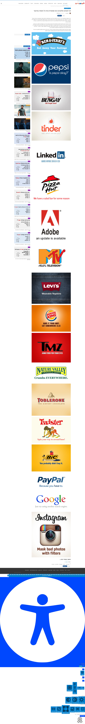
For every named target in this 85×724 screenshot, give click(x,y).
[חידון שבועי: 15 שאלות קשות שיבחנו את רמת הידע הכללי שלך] (22, 252)
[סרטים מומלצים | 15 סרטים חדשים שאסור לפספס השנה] (22, 67)
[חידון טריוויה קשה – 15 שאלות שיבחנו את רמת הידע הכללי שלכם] (22, 195)
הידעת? (31, 3)
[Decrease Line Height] (83, 681)
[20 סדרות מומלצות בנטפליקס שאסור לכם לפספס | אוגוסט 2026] (22, 123)
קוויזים (29, 48)
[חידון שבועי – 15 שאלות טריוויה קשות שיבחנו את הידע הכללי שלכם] (22, 53)
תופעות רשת (65, 3)
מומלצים (65, 8)
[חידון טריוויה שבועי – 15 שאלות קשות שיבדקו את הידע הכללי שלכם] (22, 180)
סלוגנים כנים (56, 564)
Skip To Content (82, 714)
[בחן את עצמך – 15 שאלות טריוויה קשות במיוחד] (22, 96)
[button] (8, 575)
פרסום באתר (27, 570)
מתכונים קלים (36, 3)
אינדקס (54, 570)
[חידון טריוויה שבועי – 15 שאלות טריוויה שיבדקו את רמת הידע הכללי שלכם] (22, 223)
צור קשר (57, 570)
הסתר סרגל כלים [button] (82, 666)
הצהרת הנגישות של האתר (33, 570)
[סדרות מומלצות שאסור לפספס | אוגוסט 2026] (22, 110)
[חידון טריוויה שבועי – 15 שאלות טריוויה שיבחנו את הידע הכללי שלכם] (22, 237)
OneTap (80, 664)
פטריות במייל (62, 570)
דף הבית (68, 570)
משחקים (45, 3)
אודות (65, 570)
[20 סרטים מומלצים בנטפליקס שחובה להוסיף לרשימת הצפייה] (22, 82)
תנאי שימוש (40, 570)
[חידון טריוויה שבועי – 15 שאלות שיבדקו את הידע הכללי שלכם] (22, 138)
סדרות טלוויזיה (50, 3)
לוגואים (64, 564)
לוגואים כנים (60, 564)
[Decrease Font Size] (83, 669)
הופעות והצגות (21, 3)
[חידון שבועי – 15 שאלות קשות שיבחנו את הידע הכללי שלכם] (22, 166)
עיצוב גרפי (53, 564)
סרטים (55, 3)
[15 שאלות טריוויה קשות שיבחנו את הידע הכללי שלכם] (22, 209)
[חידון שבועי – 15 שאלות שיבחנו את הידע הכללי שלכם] (22, 152)
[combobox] (47, 575)
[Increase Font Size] (83, 666)
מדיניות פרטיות (45, 570)
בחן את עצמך (59, 3)
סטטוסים (41, 3)
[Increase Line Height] (83, 677)
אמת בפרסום (67, 564)
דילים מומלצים (26, 3)
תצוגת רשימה (50, 570)
